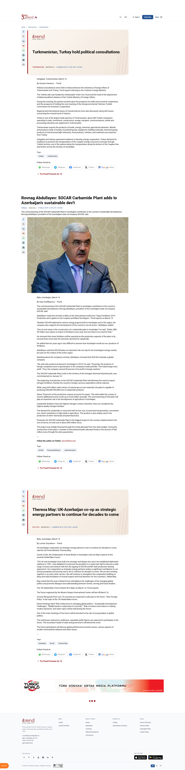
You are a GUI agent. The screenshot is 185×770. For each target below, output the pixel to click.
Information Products (120, 725)
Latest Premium (64, 725)
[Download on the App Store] (140, 757)
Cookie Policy (144, 732)
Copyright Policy (145, 729)
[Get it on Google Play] (155, 757)
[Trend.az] (29, 17)
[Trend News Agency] (28, 721)
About (88, 722)
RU (161, 765)
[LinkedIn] (48, 757)
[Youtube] (38, 757)
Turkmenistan (52, 156)
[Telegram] (43, 757)
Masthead (89, 725)
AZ (157, 765)
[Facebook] (29, 757)
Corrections (89, 735)
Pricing (115, 722)
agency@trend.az (27, 743)
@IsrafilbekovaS (69, 441)
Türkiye (41, 156)
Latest (61, 722)
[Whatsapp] (24, 757)
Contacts (89, 729)
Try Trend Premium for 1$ (51, 174)
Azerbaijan (42, 643)
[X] (34, 757)
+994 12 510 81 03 (27, 740)
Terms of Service (145, 722)
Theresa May (62, 643)
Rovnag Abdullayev (53, 450)
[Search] (120, 17)
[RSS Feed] (52, 757)
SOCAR (40, 450)
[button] (23, 32)
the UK (52, 643)
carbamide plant (70, 450)
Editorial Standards (92, 732)
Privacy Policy (144, 725)
